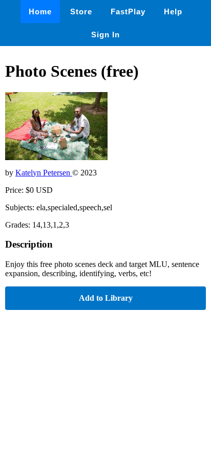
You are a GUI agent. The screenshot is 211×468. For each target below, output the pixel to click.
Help (173, 11)
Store (81, 11)
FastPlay (128, 11)
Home (40, 11)
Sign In (105, 34)
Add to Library (106, 298)
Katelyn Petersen (43, 172)
